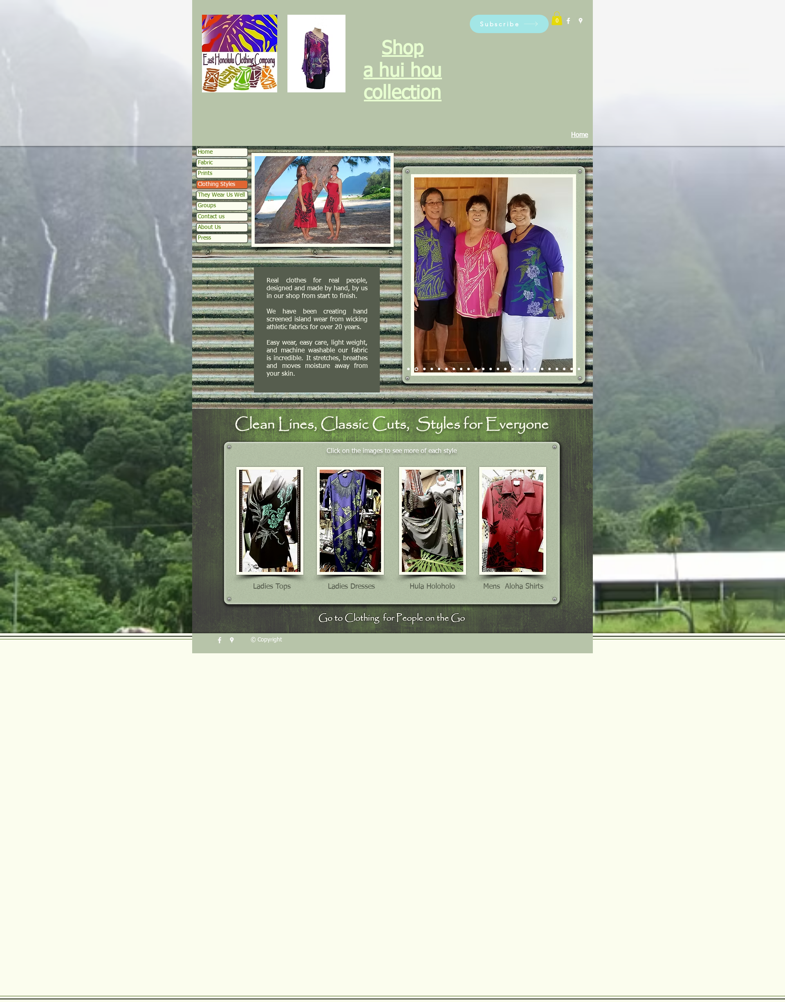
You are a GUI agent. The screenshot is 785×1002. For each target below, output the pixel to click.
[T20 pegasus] (535, 369)
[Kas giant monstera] (527, 369)
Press (204, 238)
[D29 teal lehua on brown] (408, 369)
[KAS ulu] (424, 369)
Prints (205, 173)
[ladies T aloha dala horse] (549, 369)
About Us (209, 227)
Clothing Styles (216, 184)
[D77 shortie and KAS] (483, 369)
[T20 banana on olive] (468, 369)
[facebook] (568, 21)
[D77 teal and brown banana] (432, 369)
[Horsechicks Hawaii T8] (520, 369)
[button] (509, 24)
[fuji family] (416, 369)
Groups (207, 205)
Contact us (211, 217)
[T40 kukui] (446, 369)
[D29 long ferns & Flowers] (461, 369)
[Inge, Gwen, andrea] (564, 369)
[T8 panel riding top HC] (498, 369)
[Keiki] (512, 369)
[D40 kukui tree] (579, 369)
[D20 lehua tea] (542, 369)
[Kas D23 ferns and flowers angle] (454, 369)
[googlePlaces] (580, 21)
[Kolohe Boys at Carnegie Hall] (505, 369)
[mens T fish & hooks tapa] (571, 369)
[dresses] (476, 369)
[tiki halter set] (490, 369)
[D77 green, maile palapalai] (439, 369)
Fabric (205, 163)
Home (205, 152)
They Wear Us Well (221, 195)
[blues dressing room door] (557, 369)
